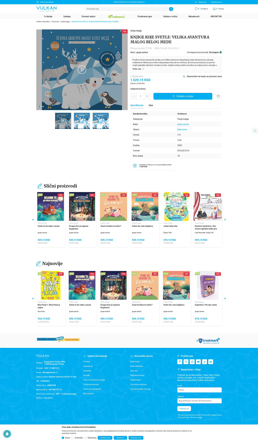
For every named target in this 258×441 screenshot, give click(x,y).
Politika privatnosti (91, 384)
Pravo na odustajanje (92, 389)
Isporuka (134, 371)
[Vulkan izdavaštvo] (46, 8)
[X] (186, 361)
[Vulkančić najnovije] (40, 195)
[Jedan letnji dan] (176, 206)
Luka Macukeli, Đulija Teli (204, 233)
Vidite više (136, 69)
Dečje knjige (65, 22)
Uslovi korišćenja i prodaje (94, 380)
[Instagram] (192, 361)
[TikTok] (204, 361)
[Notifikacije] (7, 434)
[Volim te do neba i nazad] (50, 206)
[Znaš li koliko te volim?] (113, 206)
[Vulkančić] (116, 16)
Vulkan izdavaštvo (43, 22)
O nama (86, 361)
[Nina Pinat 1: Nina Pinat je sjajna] (50, 285)
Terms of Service (191, 417)
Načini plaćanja (136, 366)
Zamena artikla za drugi (140, 389)
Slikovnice (182, 129)
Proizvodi (55, 22)
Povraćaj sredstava (138, 384)
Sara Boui (41, 311)
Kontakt (86, 375)
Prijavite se (184, 409)
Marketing (92, 438)
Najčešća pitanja (137, 375)
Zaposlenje (88, 366)
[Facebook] (179, 361)
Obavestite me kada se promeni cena (204, 76)
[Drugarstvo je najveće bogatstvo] (82, 206)
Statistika (79, 438)
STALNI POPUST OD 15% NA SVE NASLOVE (129, 2)
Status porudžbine (47, 2)
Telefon (180, 396)
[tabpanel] (82, 69)
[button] (218, 9)
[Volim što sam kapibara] (145, 206)
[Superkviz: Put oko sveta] (208, 285)
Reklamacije (135, 380)
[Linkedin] (210, 361)
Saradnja (87, 371)
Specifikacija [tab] (136, 105)
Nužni (67, 438)
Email (179, 386)
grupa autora (142, 52)
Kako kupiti (134, 361)
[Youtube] (198, 361)
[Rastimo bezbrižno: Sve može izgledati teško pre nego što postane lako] (208, 206)
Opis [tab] (151, 105)
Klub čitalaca (88, 393)
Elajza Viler (167, 233)
